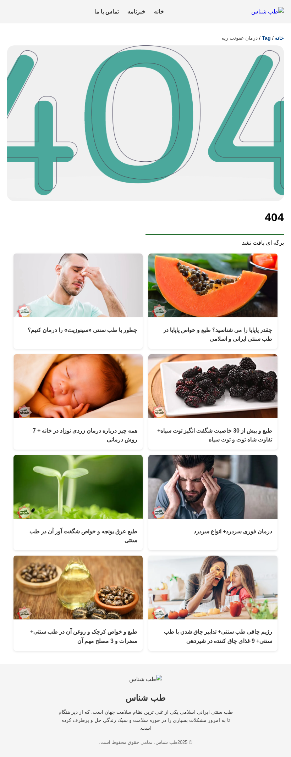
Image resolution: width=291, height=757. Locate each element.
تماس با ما (106, 12)
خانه (159, 12)
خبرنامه (136, 12)
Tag (266, 38)
